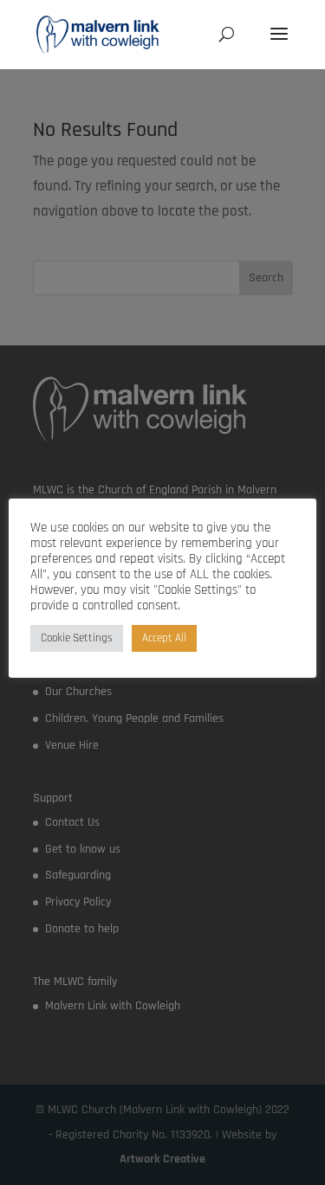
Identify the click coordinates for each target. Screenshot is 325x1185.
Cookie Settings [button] (77, 638)
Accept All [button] (164, 638)
